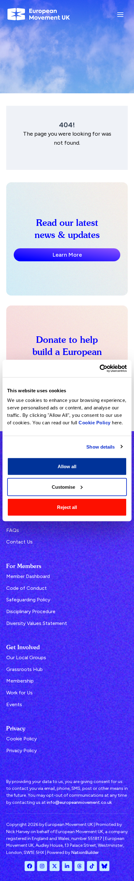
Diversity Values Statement (36, 623)
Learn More (67, 254)
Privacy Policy (21, 750)
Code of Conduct (26, 588)
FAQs (12, 530)
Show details (100, 446)
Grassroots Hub (24, 669)
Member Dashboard (28, 576)
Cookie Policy (95, 422)
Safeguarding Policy (28, 600)
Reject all (67, 507)
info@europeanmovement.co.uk (79, 802)
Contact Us (19, 542)
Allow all (67, 466)
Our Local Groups (26, 657)
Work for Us (19, 693)
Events (14, 704)
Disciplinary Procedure (30, 611)
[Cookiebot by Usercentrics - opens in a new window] (99, 369)
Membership (20, 681)
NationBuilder (85, 852)
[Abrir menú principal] (120, 14)
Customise (63, 486)
